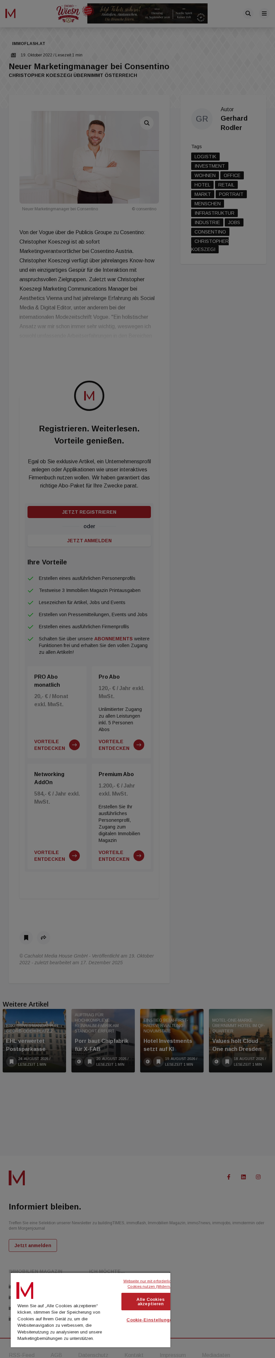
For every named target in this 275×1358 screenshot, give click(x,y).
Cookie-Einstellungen (150, 1319)
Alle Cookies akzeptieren (150, 1301)
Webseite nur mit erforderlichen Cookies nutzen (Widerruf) (151, 1284)
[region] (90, 1309)
